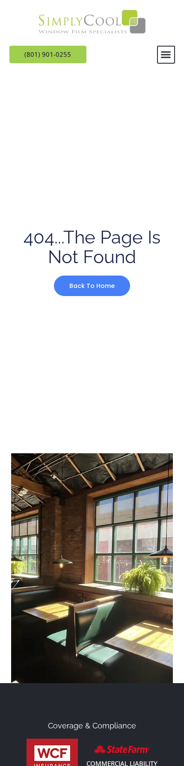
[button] (166, 55)
